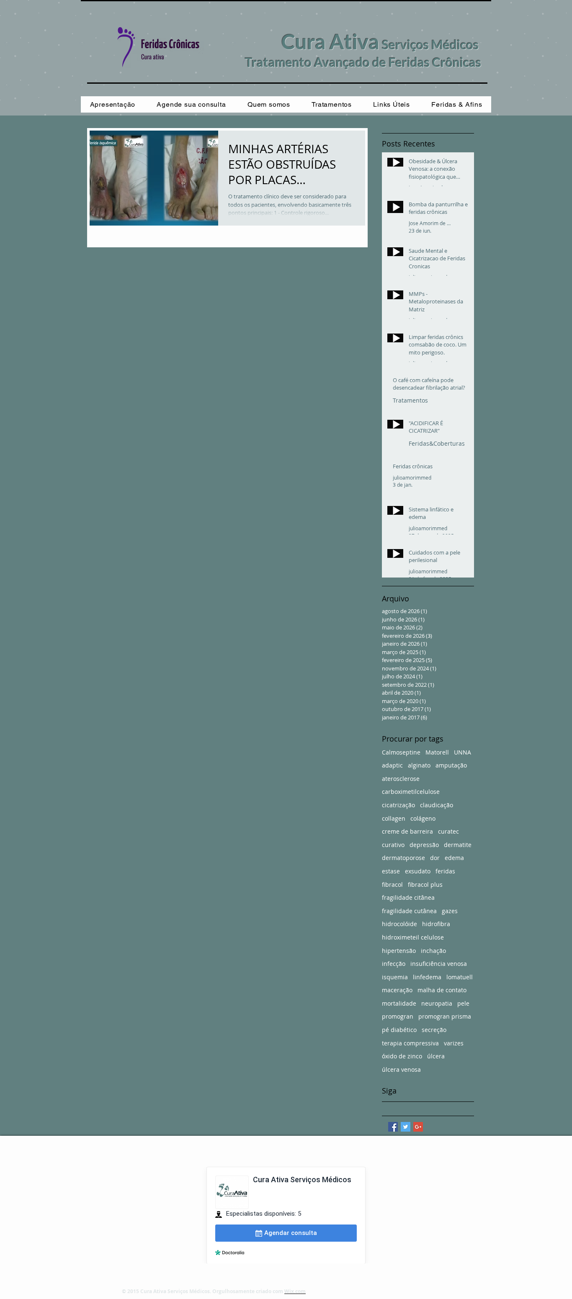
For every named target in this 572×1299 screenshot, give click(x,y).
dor (435, 858)
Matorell (437, 752)
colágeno (422, 818)
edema (454, 858)
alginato (419, 765)
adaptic (392, 765)
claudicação (436, 805)
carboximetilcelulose (411, 792)
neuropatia (436, 1003)
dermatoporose (403, 858)
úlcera (436, 1056)
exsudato (417, 871)
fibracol (392, 884)
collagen (393, 818)
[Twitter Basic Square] (405, 1127)
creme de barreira (407, 831)
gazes (450, 911)
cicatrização (398, 805)
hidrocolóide (399, 924)
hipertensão (399, 951)
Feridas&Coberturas (437, 443)
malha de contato (441, 990)
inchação (433, 951)
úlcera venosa (401, 1069)
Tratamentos (410, 400)
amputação (451, 765)
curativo (393, 845)
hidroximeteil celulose (413, 937)
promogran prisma (444, 1016)
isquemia (395, 977)
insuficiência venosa (438, 964)
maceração (397, 990)
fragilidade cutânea (409, 911)
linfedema (427, 977)
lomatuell (459, 977)
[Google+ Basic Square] (418, 1127)
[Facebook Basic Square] (393, 1127)
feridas (445, 871)
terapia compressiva (410, 1043)
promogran (397, 1016)
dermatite (458, 845)
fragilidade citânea (408, 897)
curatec (448, 831)
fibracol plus (425, 884)
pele (463, 1003)
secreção (434, 1030)
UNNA (462, 752)
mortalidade (399, 1003)
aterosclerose (401, 779)
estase (391, 871)
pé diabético (399, 1030)
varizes (454, 1043)
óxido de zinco (402, 1056)
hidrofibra (436, 924)
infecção (393, 964)
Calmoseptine (401, 752)
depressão (424, 845)
